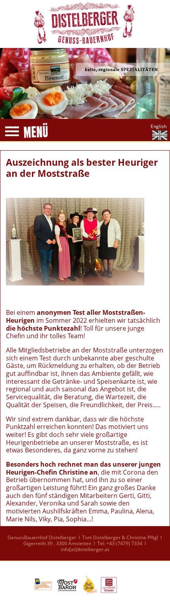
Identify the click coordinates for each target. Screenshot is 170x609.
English (158, 126)
